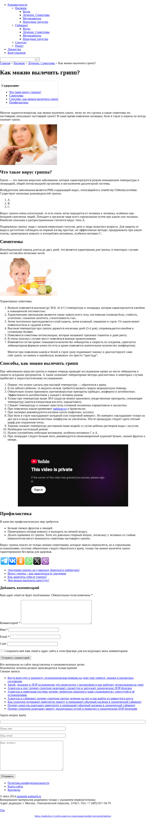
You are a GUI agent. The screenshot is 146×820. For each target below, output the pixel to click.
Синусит (21, 42)
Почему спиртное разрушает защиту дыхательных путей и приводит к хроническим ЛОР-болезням (72, 708)
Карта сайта (15, 786)
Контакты (14, 789)
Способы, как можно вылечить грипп (33, 99)
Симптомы (16, 95)
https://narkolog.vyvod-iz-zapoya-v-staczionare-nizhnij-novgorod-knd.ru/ (73, 815)
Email (4, 636)
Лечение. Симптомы (36, 15)
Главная (5, 63)
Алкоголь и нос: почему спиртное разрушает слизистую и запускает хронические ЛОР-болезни (70, 688)
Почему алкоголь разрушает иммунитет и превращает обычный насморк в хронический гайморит (71, 705)
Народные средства (35, 21)
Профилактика (18, 102)
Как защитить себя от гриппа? (27, 576)
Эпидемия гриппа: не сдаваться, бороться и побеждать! (43, 570)
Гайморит (21, 25)
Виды (26, 11)
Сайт (3, 643)
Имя (4, 629)
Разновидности (17, 4)
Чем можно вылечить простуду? (28, 580)
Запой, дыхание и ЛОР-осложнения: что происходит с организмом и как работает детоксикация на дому (76, 684)
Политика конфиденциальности (28, 783)
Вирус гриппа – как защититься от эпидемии (37, 573)
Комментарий (10, 623)
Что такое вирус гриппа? (25, 92)
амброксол (60, 408)
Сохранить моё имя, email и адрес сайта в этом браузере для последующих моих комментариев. (66, 651)
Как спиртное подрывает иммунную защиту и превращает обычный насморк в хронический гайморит (74, 701)
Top (2, 810)
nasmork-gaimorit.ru (29, 796)
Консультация (16, 52)
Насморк (21, 8)
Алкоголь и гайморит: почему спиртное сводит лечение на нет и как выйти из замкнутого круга (70, 698)
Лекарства (14, 49)
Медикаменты (32, 18)
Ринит (19, 45)
